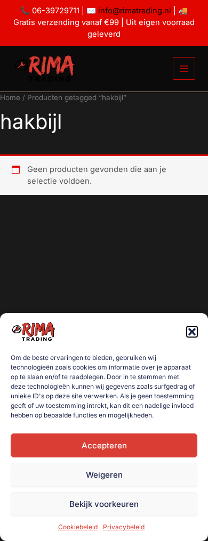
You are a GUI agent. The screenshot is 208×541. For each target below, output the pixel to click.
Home (10, 97)
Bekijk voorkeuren (104, 504)
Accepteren (104, 445)
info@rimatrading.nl (133, 10)
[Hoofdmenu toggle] (184, 68)
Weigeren (104, 475)
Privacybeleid (124, 527)
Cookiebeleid (78, 527)
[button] (192, 331)
